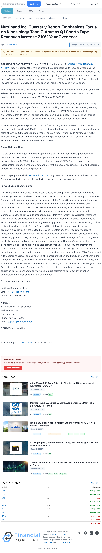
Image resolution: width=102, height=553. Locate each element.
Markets (7, 11)
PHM (65, 473)
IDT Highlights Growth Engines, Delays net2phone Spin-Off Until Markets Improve (64, 444)
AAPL (3, 494)
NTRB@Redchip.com (18, 291)
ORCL (3, 520)
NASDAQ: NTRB (74, 64)
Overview (20, 18)
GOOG (4, 505)
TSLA (3, 523)
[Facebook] (85, 537)
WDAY (82, 434)
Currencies (40, 18)
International (54, 18)
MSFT (3, 512)
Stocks (19, 11)
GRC (50, 414)
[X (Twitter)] (79, 537)
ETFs (31, 11)
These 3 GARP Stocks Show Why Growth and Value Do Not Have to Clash (64, 464)
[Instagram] (97, 537)
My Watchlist (73, 4)
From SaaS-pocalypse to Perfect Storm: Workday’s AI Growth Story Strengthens (62, 424)
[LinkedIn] (91, 537)
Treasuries (67, 18)
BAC (3, 502)
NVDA (56, 473)
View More (95, 377)
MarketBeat (36, 394)
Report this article (13, 368)
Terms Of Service (63, 542)
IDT (50, 454)
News (30, 18)
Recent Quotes (52, 4)
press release (25, 342)
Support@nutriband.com (20, 321)
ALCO (50, 394)
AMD (3, 498)
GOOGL (76, 434)
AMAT (50, 473)
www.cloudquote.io (59, 534)
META (3, 509)
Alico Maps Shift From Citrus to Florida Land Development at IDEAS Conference (62, 384)
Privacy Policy (48, 542)
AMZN (71, 434)
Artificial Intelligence (54, 434)
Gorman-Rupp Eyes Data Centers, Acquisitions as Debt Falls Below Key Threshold (62, 404)
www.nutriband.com (38, 175)
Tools (41, 11)
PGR (61, 473)
